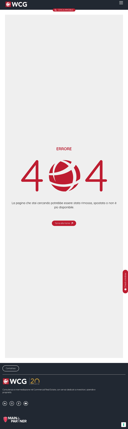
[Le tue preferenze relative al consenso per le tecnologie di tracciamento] (123, 424)
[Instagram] (12, 403)
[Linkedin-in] (4, 403)
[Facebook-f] (18, 403)
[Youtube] (26, 403)
